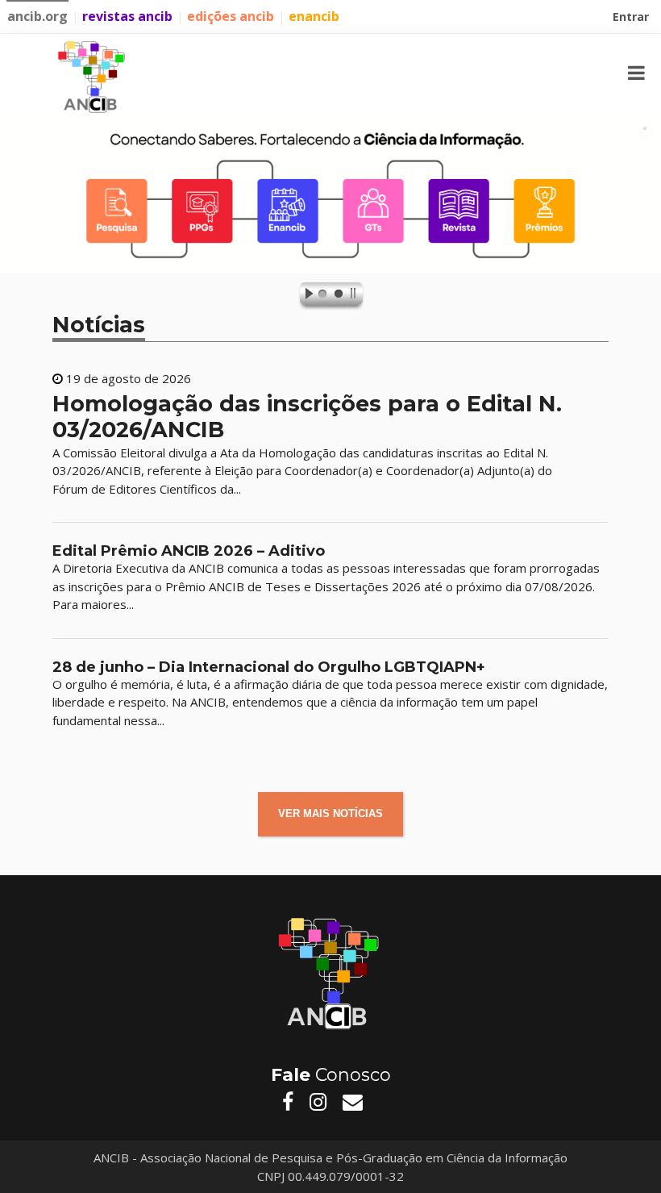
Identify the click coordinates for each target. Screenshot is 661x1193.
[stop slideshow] (356, 296)
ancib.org (37, 16)
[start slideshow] (304, 296)
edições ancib (230, 16)
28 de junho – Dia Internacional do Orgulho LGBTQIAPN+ (268, 667)
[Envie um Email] (353, 1102)
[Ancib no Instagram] (318, 1102)
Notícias (98, 324)
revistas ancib (127, 16)
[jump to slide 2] (338, 296)
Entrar (632, 18)
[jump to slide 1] (322, 296)
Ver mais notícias (330, 813)
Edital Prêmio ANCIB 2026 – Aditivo (188, 551)
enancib (314, 16)
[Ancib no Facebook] (287, 1102)
